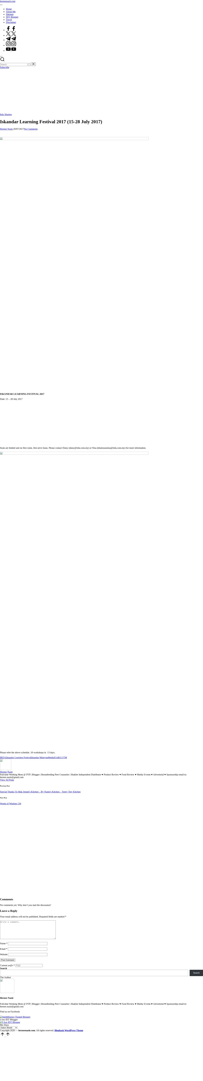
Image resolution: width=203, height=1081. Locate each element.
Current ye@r (7, 965)
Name (3, 943)
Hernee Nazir (6, 772)
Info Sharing (6, 114)
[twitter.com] (11, 35)
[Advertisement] (101, 91)
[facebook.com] (11, 30)
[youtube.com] (11, 50)
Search (3, 968)
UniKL (58, 757)
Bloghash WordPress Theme (69, 1030)
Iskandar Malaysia (39, 757)
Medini (51, 757)
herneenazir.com (7, 1)
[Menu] (1, 4)
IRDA (3, 757)
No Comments (31, 129)
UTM (64, 757)
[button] (29, 64)
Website (3, 954)
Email (3, 949)
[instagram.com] (11, 45)
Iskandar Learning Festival (18, 757)
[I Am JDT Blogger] (10, 1022)
